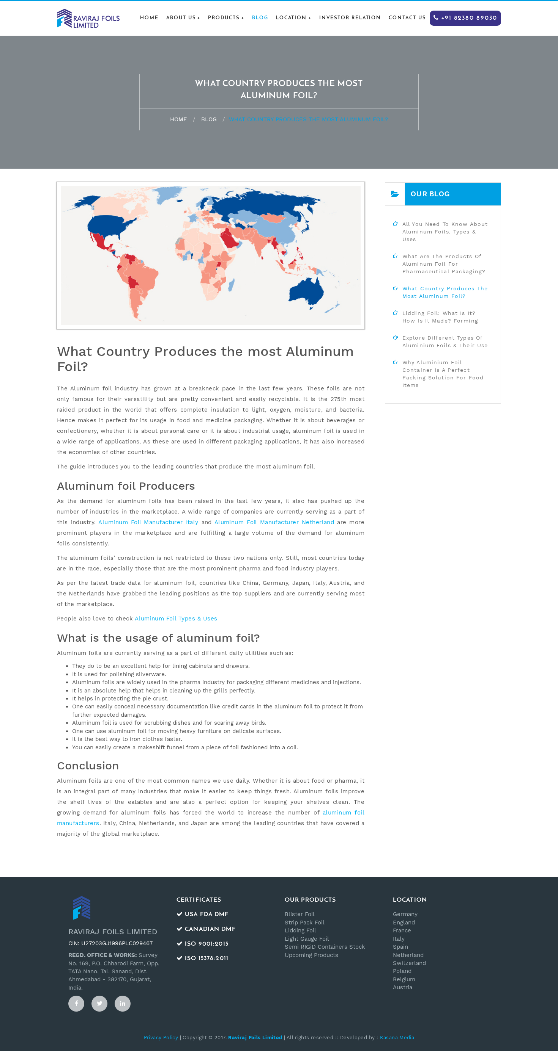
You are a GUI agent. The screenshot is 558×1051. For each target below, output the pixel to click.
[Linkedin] (123, 1004)
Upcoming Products (311, 955)
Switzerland (409, 963)
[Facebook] (76, 1004)
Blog (260, 18)
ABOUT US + (183, 18)
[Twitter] (99, 1004)
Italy (399, 938)
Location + (294, 18)
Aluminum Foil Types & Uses (176, 618)
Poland (402, 971)
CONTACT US (407, 18)
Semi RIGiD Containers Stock (325, 946)
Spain (400, 946)
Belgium (404, 979)
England (404, 922)
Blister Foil (300, 914)
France (402, 930)
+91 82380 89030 (468, 18)
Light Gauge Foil (307, 938)
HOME (149, 18)
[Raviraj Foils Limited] (88, 17)
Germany (405, 914)
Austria (402, 987)
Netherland (408, 955)
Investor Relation (350, 18)
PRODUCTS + (226, 18)
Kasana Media (397, 1037)
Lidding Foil (300, 930)
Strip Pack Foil (305, 922)
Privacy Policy (161, 1037)
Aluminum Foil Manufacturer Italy (148, 522)
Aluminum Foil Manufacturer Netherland (274, 522)
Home (178, 119)
